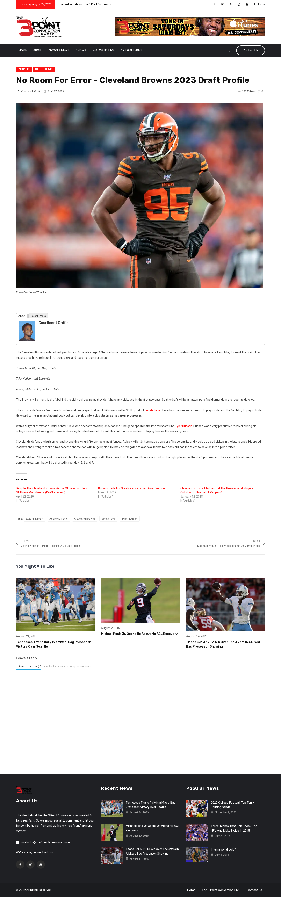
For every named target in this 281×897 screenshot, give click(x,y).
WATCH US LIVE (104, 50)
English (258, 4)
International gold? (223, 849)
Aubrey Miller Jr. (58, 518)
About (38, 50)
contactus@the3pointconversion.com (45, 842)
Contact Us (250, 50)
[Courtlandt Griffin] (27, 331)
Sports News (59, 50)
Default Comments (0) (28, 666)
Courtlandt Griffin (31, 91)
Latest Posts (38, 315)
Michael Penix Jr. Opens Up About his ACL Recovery (139, 634)
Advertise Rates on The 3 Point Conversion (86, 4)
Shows (81, 50)
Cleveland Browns (84, 518)
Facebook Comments (56, 666)
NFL (37, 69)
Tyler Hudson (183, 426)
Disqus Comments (80, 666)
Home (23, 50)
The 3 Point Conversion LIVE (221, 890)
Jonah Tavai (152, 410)
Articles (24, 69)
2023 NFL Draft (34, 518)
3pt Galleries (131, 50)
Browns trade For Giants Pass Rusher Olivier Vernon (131, 488)
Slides (49, 69)
